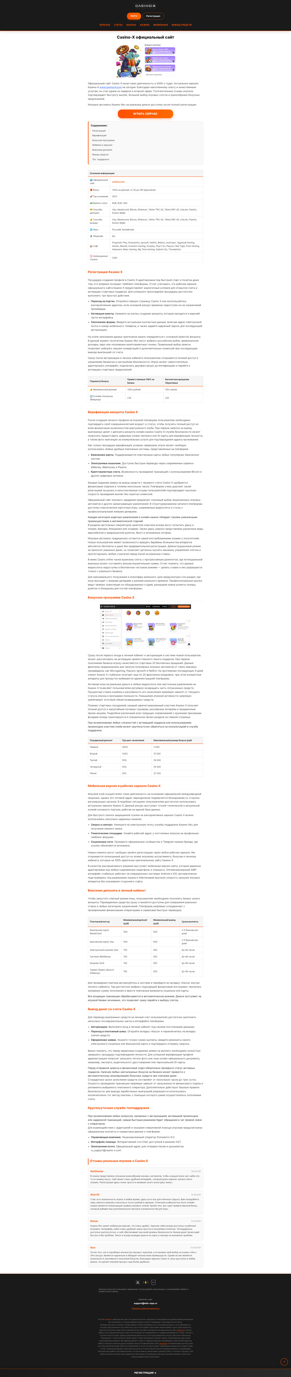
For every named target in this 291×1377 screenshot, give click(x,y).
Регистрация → (145, 1372)
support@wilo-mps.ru (145, 1303)
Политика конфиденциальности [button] (145, 1308)
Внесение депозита (102, 149)
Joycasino (163, 1343)
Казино (145, 24)
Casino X (180, 1330)
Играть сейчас (145, 113)
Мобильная (160, 24)
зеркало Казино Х (113, 805)
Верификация (99, 135)
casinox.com (118, 181)
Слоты (118, 24)
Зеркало (104, 24)
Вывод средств (182, 24)
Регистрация (153, 16)
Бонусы (131, 24)
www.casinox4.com (111, 87)
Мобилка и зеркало (102, 145)
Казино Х (108, 1319)
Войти (134, 16)
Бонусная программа (103, 140)
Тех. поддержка (100, 159)
